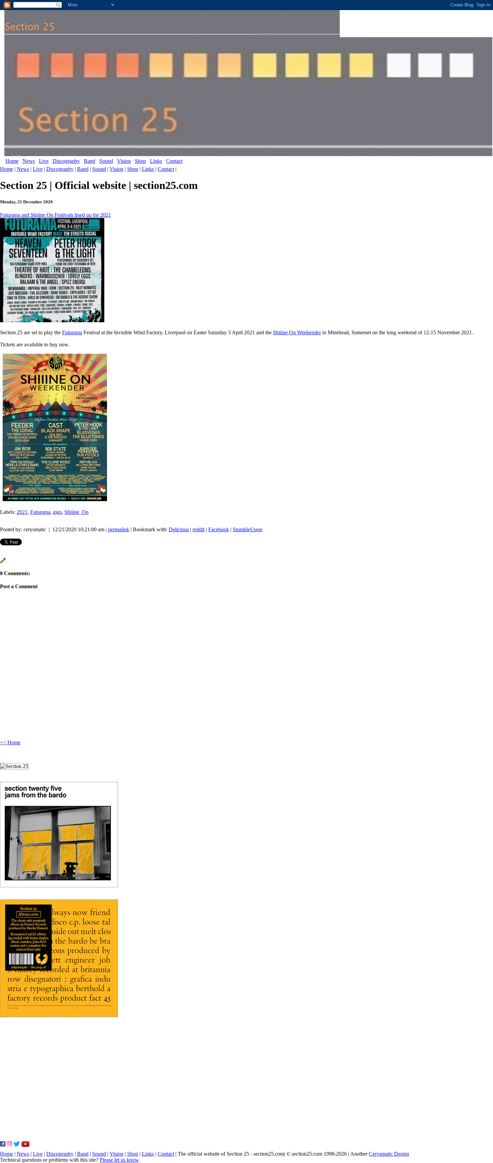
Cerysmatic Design (389, 1154)
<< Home (10, 742)
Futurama (72, 332)
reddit (199, 529)
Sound (106, 161)
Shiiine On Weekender (297, 332)
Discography (66, 161)
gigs (57, 512)
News (28, 161)
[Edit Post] (3, 561)
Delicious (179, 529)
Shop (140, 161)
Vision (124, 161)
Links (156, 161)
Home (11, 161)
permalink (118, 529)
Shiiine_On (76, 512)
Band (89, 161)
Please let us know (119, 1160)
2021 (22, 512)
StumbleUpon (247, 529)
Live (44, 161)
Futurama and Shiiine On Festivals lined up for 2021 (55, 215)
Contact (174, 161)
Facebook (218, 529)
